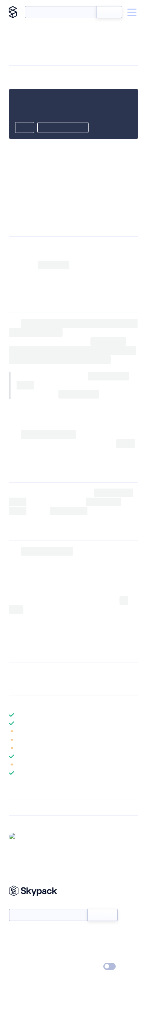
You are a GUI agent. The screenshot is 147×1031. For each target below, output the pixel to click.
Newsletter (21, 904)
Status (82, 934)
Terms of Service (94, 956)
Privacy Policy (24, 967)
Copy (24, 128)
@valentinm (33, 836)
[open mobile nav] (132, 12)
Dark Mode (87, 966)
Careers (18, 956)
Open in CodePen (63, 128)
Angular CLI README (107, 610)
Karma (41, 560)
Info (133, 732)
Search (109, 12)
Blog (80, 945)
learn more (63, 703)
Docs (15, 934)
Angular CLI (110, 198)
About (16, 945)
